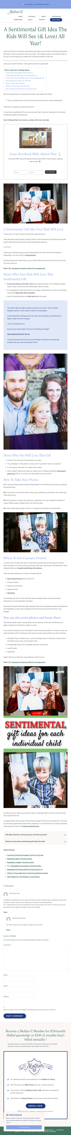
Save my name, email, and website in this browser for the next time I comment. (30, 1010)
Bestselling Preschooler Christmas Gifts (26, 866)
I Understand (24, 1127)
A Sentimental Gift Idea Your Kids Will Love (21, 75)
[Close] (42, 1113)
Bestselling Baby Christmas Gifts (19, 859)
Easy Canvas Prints (14, 579)
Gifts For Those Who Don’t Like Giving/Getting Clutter (27, 873)
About (43, 16)
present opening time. (31, 826)
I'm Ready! (50, 172)
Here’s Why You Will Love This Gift (18, 81)
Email (6, 986)
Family (37, 877)
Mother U (15, 12)
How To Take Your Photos (15, 83)
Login (20, 16)
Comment (7, 945)
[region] (24, 1121)
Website (6, 996)
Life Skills (31, 16)
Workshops (18, 19)
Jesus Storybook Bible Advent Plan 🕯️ (20, 73)
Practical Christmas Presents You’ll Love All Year (25, 855)
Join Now (56, 20)
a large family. (30, 255)
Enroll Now (36, 1106)
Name (6, 975)
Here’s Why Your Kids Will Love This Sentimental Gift (25, 78)
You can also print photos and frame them (21, 89)
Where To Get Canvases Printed (17, 86)
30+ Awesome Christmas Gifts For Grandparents (26, 268)
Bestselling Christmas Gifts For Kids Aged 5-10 (24, 870)
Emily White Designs (47, 1131)
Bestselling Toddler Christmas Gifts (20, 862)
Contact (42, 19)
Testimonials (56, 16)
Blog (30, 20)
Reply (5, 912)
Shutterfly (11, 593)
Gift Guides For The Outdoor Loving (21, 877)
